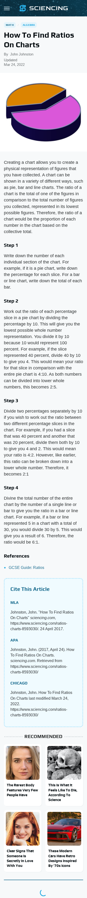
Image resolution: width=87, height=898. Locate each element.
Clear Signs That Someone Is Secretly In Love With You (20, 858)
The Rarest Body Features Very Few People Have (22, 790)
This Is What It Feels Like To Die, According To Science (62, 792)
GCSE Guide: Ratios (26, 568)
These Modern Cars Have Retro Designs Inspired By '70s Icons (62, 858)
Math (10, 24)
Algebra (29, 24)
